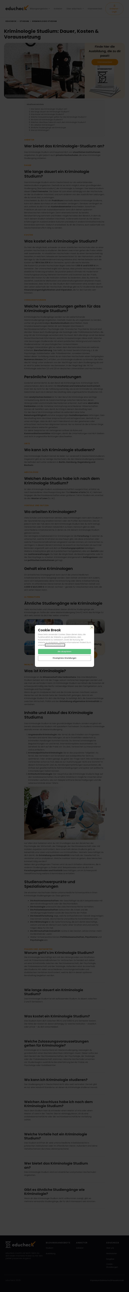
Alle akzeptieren (64, 651)
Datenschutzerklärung (55, 645)
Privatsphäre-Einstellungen (64, 658)
